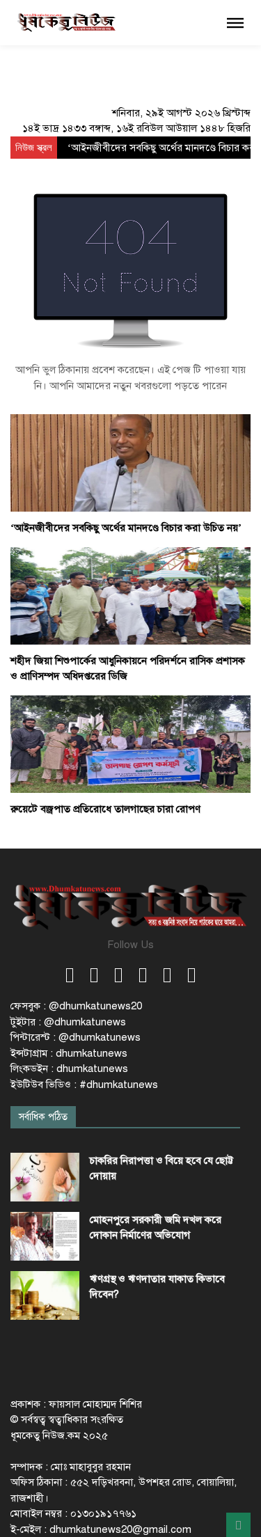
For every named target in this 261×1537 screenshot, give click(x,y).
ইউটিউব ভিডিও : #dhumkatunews (84, 1084)
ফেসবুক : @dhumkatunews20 (76, 1006)
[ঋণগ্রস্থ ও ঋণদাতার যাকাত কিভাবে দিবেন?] (44, 1295)
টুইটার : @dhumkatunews (68, 1022)
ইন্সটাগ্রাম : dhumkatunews (68, 1053)
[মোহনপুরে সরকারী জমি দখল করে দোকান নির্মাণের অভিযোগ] (44, 1236)
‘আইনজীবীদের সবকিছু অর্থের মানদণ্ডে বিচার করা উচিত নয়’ (126, 527)
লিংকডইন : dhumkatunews (69, 1068)
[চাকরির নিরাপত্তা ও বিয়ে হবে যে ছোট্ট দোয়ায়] (44, 1177)
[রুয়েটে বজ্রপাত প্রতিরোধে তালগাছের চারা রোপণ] (130, 743)
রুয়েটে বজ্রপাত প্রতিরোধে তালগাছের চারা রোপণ (105, 809)
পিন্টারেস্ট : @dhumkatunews (75, 1037)
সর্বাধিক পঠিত (43, 1117)
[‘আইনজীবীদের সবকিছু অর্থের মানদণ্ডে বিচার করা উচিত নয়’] (130, 462)
